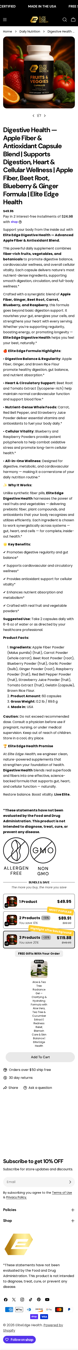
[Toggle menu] (5, 19)
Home (7, 31)
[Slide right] (44, 115)
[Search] (65, 19)
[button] (39, 901)
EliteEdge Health (28, 1325)
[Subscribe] (70, 1182)
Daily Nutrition (30, 31)
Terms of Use (62, 1193)
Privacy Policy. (16, 1197)
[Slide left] (33, 115)
